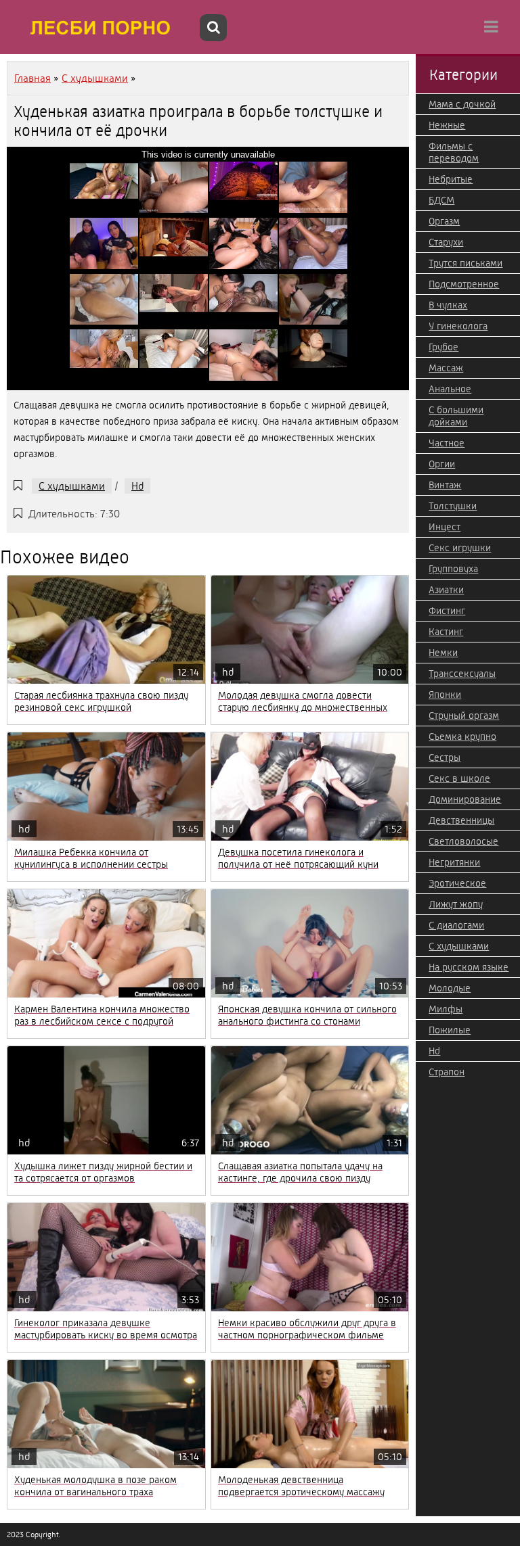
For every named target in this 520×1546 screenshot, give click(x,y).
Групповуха (453, 569)
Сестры (444, 757)
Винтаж (445, 485)
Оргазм (444, 221)
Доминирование (465, 799)
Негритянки (454, 862)
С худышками (72, 485)
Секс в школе (459, 778)
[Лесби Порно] (101, 27)
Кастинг (446, 632)
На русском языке (468, 967)
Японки (445, 694)
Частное (446, 443)
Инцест (444, 527)
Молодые (450, 988)
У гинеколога (458, 326)
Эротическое (457, 883)
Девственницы (461, 820)
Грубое (443, 347)
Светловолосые (463, 841)
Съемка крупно (462, 736)
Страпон (446, 1072)
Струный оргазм (464, 715)
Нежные (447, 125)
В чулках (448, 305)
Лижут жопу (456, 904)
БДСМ (441, 200)
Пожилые (450, 1030)
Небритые (451, 179)
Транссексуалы (462, 673)
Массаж (446, 368)
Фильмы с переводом (454, 152)
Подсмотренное (464, 284)
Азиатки (446, 590)
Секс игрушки (460, 548)
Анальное (450, 389)
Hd (137, 485)
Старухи (446, 242)
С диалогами (456, 925)
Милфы (445, 1009)
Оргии (442, 464)
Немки (443, 653)
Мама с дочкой (462, 104)
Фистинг (447, 611)
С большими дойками (456, 416)
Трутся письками (465, 263)
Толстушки (453, 506)
